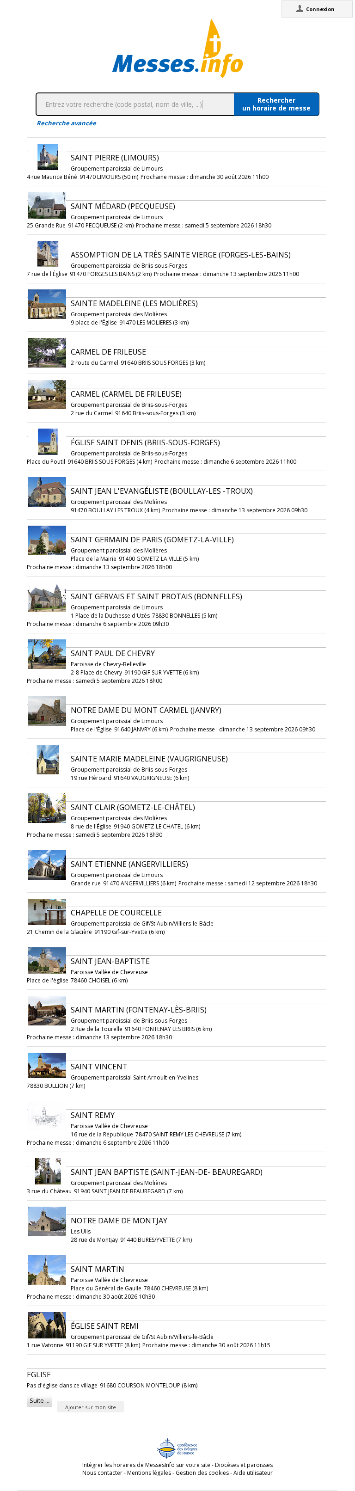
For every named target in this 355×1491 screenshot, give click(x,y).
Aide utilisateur (253, 1473)
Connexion (320, 9)
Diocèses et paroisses (244, 1465)
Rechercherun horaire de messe (276, 104)
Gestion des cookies (202, 1473)
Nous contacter (102, 1473)
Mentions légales (149, 1473)
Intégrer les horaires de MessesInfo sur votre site (146, 1465)
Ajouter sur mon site (90, 1407)
